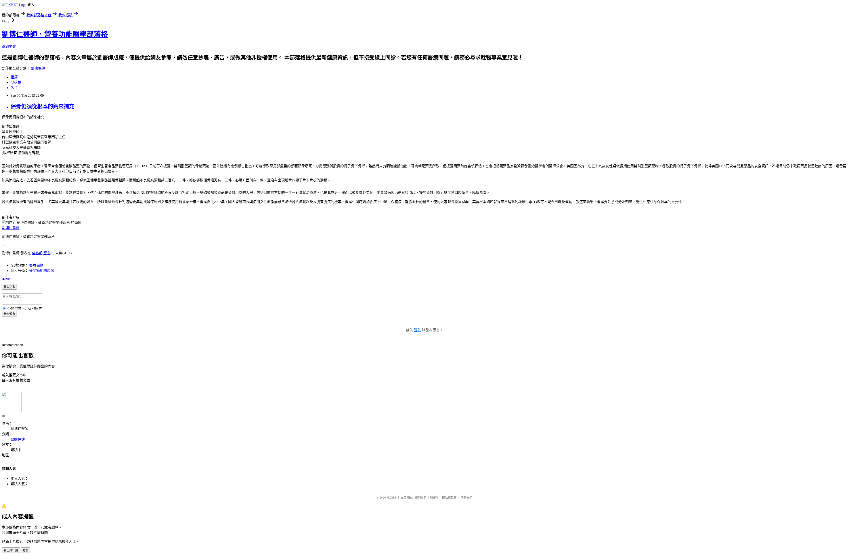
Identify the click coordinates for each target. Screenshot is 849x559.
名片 (14, 88)
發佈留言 (9, 314)
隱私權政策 (449, 497)
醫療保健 (38, 68)
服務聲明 (466, 497)
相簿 (14, 77)
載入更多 (9, 287)
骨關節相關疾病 (41, 271)
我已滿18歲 (11, 550)
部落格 (16, 82)
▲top (6, 278)
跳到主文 (9, 46)
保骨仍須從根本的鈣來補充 (42, 106)
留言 (46, 253)
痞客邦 (37, 253)
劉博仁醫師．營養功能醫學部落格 (55, 34)
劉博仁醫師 (10, 228)
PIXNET (391, 497)
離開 (25, 550)
